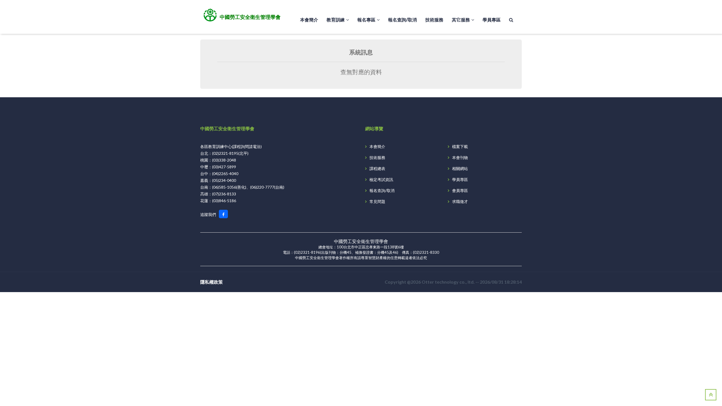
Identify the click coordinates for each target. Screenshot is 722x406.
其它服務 (461, 19)
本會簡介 (309, 19)
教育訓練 (336, 19)
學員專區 (492, 19)
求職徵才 (460, 201)
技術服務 (434, 19)
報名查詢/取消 (402, 19)
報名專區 (366, 19)
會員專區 (460, 190)
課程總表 (377, 168)
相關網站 (460, 168)
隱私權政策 (211, 281)
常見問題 (377, 201)
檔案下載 (460, 146)
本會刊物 (460, 157)
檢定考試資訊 (381, 179)
